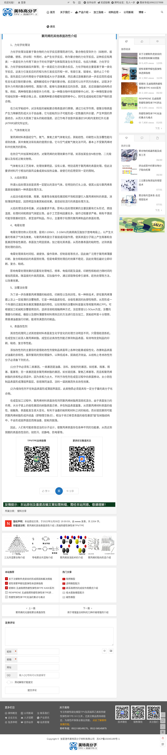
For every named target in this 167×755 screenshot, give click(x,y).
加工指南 (98, 12)
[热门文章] (157, 41)
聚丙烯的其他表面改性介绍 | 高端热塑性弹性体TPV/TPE (55, 525)
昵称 (11, 651)
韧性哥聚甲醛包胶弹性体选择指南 (26, 583)
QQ (8, 675)
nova (78, 521)
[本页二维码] (162, 744)
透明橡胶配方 (73, 583)
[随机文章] (69, 2)
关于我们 (65, 12)
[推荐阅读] (126, 41)
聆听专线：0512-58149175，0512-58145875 (83, 728)
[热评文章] (126, 138)
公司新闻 (128, 12)
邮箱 (11, 659)
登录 (23, 2)
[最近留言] (142, 138)
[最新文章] (157, 138)
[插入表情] (104, 651)
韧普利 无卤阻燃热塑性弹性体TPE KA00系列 (31, 588)
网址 (9, 667)
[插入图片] (111, 651)
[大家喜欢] (142, 41)
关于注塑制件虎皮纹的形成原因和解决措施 (30, 579)
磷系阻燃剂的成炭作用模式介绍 (82, 588)
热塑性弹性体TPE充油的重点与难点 (27, 597)
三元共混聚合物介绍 (14, 557)
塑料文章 (21, 511)
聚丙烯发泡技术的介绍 (71, 557)
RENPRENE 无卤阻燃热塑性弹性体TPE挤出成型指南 (36, 592)
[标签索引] (75, 2)
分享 (71, 491)
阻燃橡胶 (70, 579)
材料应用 (113, 12)
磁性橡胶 (70, 597)
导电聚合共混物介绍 (42, 557)
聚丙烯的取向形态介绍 (99, 557)
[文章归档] (80, 2)
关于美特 (64, 707)
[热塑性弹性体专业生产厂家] (83, 746)
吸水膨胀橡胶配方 (75, 592)
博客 (141, 12)
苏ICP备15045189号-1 (108, 739)
